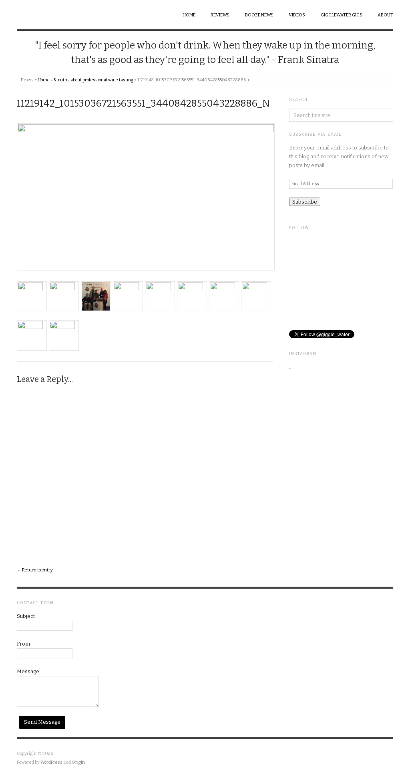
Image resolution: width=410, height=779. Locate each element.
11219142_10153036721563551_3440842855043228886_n (143, 103)
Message (28, 671)
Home (189, 15)
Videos (297, 15)
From (23, 644)
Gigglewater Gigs (341, 15)
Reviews (220, 15)
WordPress (51, 762)
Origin (78, 762)
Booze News (259, 15)
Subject (26, 616)
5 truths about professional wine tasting (93, 80)
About (385, 15)
